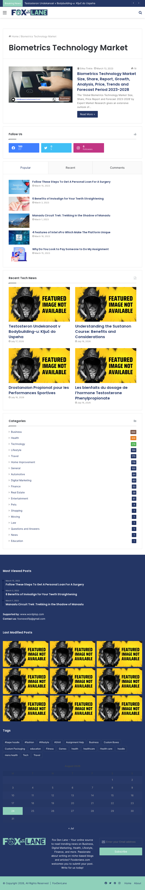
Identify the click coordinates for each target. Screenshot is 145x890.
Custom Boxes (111, 742)
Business (16, 431)
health (75, 748)
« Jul (71, 828)
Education (17, 540)
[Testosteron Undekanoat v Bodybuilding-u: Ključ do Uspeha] (39, 304)
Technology (18, 443)
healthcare (89, 748)
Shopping (16, 510)
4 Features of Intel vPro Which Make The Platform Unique (71, 232)
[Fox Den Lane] (29, 12)
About (137, 883)
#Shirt (57, 742)
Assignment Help (75, 742)
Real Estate (18, 492)
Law (13, 522)
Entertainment (19, 498)
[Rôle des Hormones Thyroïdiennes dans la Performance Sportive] (72, 708)
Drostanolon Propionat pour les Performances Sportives (39, 390)
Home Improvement (23, 462)
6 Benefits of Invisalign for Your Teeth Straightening (68, 198)
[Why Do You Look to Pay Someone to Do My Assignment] (19, 254)
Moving (15, 516)
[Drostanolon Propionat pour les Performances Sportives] (39, 365)
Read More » (87, 114)
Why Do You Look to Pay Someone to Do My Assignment (70, 249)
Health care (106, 748)
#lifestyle (44, 742)
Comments (117, 167)
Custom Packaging (15, 748)
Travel (15, 456)
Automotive (18, 474)
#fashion (29, 742)
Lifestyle (16, 450)
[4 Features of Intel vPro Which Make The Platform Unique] (19, 237)
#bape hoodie (12, 742)
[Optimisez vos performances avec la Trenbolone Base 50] (119, 681)
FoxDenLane (59, 883)
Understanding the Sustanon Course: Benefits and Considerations (103, 331)
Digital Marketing (21, 480)
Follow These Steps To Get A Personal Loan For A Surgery (71, 182)
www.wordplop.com (32, 614)
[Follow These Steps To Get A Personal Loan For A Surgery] (19, 187)
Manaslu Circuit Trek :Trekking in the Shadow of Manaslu (71, 215)
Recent (70, 167)
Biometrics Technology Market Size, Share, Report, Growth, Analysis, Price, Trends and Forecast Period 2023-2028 (106, 81)
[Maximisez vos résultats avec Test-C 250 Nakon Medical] (25, 708)
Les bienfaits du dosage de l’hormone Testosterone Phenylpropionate (101, 393)
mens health (11, 755)
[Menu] (5, 14)
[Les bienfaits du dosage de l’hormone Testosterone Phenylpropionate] (105, 365)
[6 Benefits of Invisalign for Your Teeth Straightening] (19, 204)
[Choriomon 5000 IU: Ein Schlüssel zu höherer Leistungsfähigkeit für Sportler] (25, 654)
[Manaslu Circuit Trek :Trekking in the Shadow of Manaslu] (19, 221)
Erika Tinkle (86, 68)
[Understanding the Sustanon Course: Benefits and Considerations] (105, 304)
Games (62, 748)
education (35, 748)
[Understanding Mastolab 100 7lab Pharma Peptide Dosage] (119, 708)
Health (15, 437)
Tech (25, 755)
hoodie (121, 748)
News (14, 534)
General (15, 468)
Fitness (50, 748)
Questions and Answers (25, 528)
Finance (16, 486)
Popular (25, 167)
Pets (13, 504)
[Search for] (140, 14)
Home (15, 36)
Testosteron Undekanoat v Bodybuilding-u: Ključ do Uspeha (34, 331)
